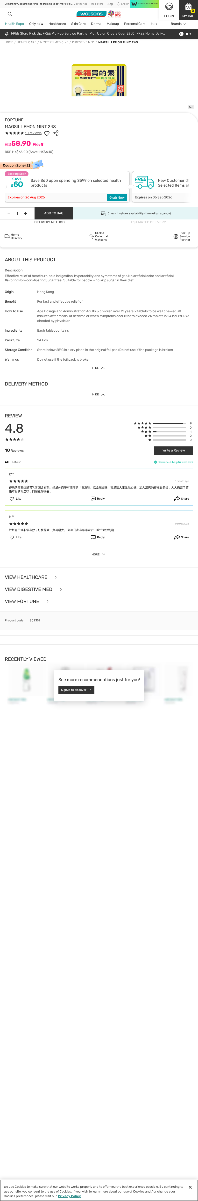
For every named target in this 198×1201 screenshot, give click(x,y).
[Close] (190, 1187)
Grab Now (117, 198)
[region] (99, 1190)
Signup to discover (73, 689)
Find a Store (96, 3)
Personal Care (135, 24)
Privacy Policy (69, 1196)
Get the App (80, 3)
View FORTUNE (22, 601)
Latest (16, 462)
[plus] (25, 213)
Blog (110, 4)
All (6, 462)
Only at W (36, 24)
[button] (188, 10)
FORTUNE (14, 119)
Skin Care (78, 24)
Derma (96, 24)
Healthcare (57, 24)
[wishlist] (46, 133)
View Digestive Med (29, 589)
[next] (156, 24)
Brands (176, 24)
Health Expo (14, 24)
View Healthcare (27, 577)
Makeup (113, 24)
